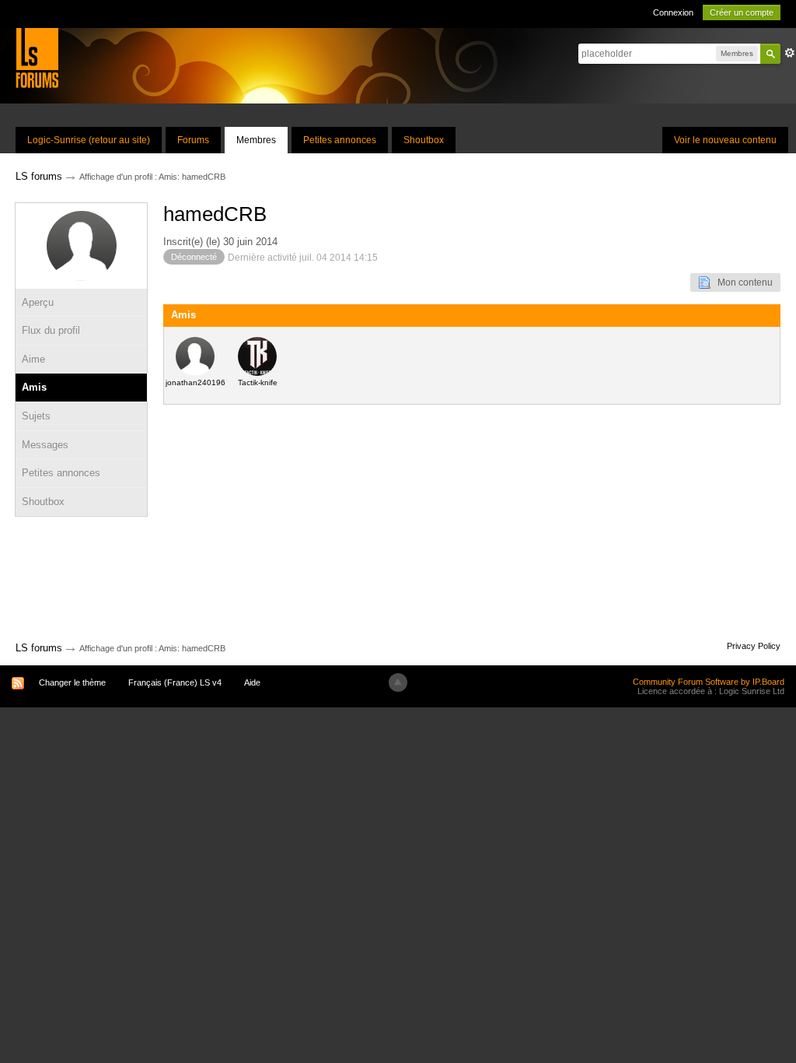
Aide (252, 682)
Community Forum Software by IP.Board (708, 681)
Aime (33, 359)
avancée (790, 53)
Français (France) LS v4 (175, 682)
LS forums (39, 648)
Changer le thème (72, 682)
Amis (34, 387)
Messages (45, 445)
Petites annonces (339, 140)
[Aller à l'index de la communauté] (37, 57)
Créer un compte (741, 12)
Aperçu (38, 302)
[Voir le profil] (195, 356)
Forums (193, 140)
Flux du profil (51, 330)
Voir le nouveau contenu (725, 140)
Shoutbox (423, 140)
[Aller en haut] (398, 682)
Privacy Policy (753, 646)
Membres (256, 140)
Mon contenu (741, 282)
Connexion (673, 12)
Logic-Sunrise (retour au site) (88, 140)
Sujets (36, 416)
